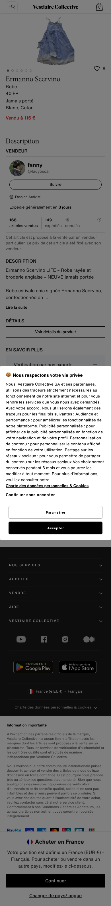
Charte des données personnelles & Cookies (47, 486)
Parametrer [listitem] (55, 512)
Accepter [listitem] (55, 528)
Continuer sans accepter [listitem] (30, 495)
